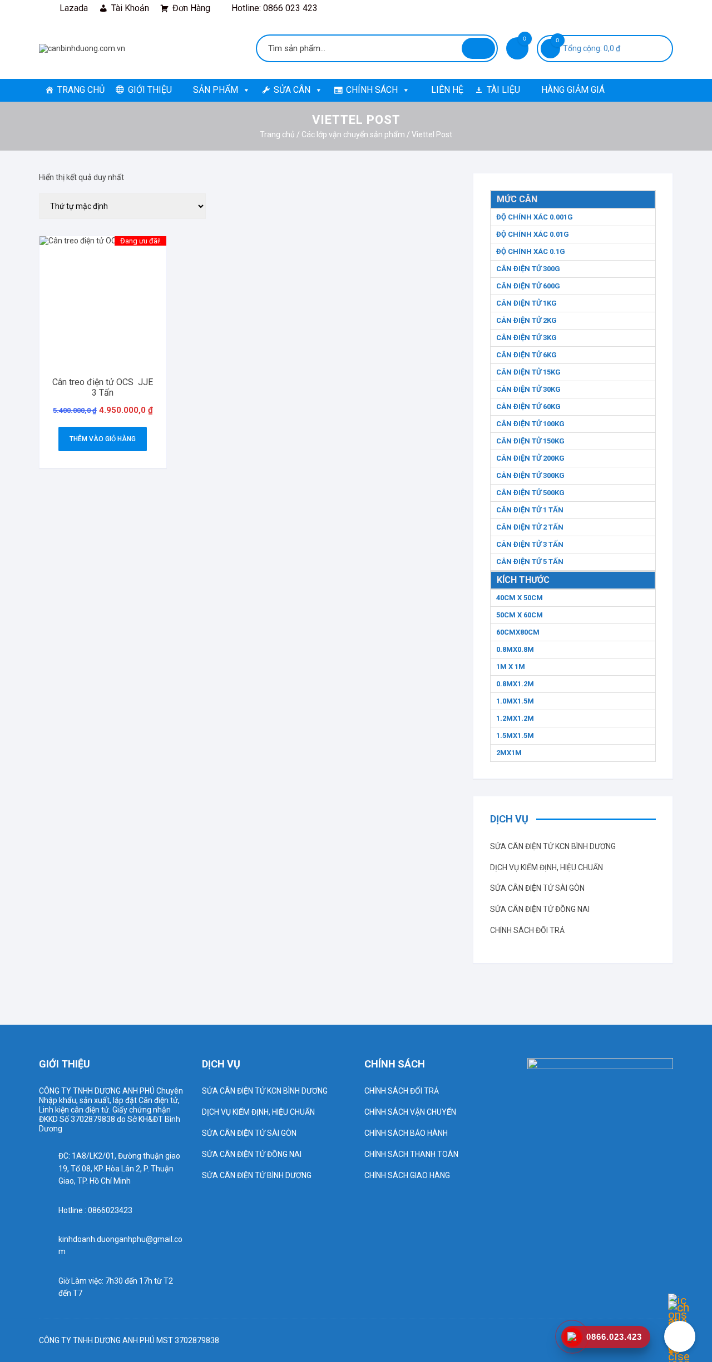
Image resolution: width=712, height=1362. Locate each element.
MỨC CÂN (517, 199)
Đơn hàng (191, 8)
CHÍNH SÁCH (372, 89)
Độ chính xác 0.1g (530, 251)
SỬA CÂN (292, 89)
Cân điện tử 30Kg (528, 389)
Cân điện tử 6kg (526, 355)
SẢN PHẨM (215, 89)
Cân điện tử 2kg (526, 320)
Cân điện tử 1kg (526, 303)
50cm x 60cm (519, 615)
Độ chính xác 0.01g (532, 234)
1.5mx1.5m (515, 735)
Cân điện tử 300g (528, 269)
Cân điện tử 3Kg (526, 337)
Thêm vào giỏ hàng (103, 439)
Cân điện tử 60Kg (528, 406)
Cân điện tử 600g (528, 286)
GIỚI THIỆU (150, 89)
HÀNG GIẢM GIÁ (573, 89)
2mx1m (509, 753)
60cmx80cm (518, 632)
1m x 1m (510, 666)
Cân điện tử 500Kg (530, 492)
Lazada (74, 8)
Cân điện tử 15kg (528, 372)
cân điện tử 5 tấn (529, 561)
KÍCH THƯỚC (523, 580)
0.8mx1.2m (515, 684)
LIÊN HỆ (447, 89)
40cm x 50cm (519, 597)
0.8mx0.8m (515, 649)
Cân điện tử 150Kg (530, 441)
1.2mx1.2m (515, 718)
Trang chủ (277, 134)
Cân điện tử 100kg (530, 424)
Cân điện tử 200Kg (530, 458)
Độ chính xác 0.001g (534, 217)
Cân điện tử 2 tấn (529, 527)
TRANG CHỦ (81, 89)
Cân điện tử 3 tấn (529, 544)
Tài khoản (130, 8)
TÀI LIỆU (503, 89)
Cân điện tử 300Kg (530, 475)
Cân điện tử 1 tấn (529, 510)
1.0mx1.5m (515, 701)
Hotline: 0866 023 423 (274, 8)
